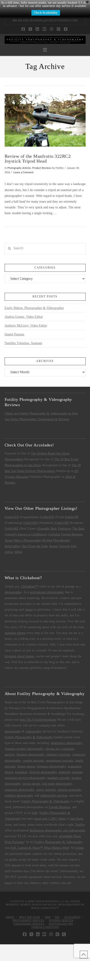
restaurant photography (19, 789)
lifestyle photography (43, 772)
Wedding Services (61, 920)
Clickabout (72, 917)
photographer (13, 592)
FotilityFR (71, 517)
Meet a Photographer (27, 540)
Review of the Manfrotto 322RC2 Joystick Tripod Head (38, 159)
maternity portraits (71, 772)
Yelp (73, 546)
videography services (53, 795)
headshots (21, 772)
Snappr (53, 546)
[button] (45, 50)
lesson (29, 609)
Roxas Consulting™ (45, 908)
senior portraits (46, 789)
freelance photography (51, 766)
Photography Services (28, 920)
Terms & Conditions (45, 927)
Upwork (64, 546)
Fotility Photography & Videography (29, 737)
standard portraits (58, 778)
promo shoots (31, 783)
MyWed (47, 540)
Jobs (47, 917)
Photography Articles (19, 168)
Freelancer (64, 528)
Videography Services (28, 923)
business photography (30, 754)
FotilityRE (11, 528)
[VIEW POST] (45, 120)
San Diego (77, 818)
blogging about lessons (19, 656)
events (80, 848)
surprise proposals (69, 789)
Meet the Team (29, 917)
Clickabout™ (29, 586)
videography (33, 731)
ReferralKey (13, 546)
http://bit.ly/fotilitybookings (38, 719)
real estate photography (57, 783)
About (10, 917)
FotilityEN (12, 517)
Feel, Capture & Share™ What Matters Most (39, 848)
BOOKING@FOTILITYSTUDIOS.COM (54, 20)
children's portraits (58, 754)
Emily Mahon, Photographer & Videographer (34, 308)
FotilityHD (30, 523)
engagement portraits (59, 760)
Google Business (72, 534)
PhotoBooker (61, 540)
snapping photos (15, 633)
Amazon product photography (24, 749)
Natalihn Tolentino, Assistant (23, 343)
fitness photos (26, 766)
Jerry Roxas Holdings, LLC (46, 901)
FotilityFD (47, 517)
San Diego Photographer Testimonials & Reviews (37, 419)
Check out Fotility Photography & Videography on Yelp (41, 413)
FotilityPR (62, 523)
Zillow (9, 552)
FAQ (57, 917)
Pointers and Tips (61, 923)
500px (18, 552)
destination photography (66, 743)
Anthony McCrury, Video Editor (26, 325)
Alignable (43, 528)
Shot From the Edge (34, 546)
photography (13, 731)
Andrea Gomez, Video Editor (24, 316)
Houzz (9, 540)
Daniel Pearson (14, 334)
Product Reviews (41, 168)
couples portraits (33, 760)
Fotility (80, 824)
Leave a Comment (23, 172)
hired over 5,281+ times (50, 818)
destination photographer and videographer (58, 830)
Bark (54, 528)
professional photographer (47, 592)
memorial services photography (25, 778)
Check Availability (46, 12)
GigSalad (54, 534)
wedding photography (19, 795)
